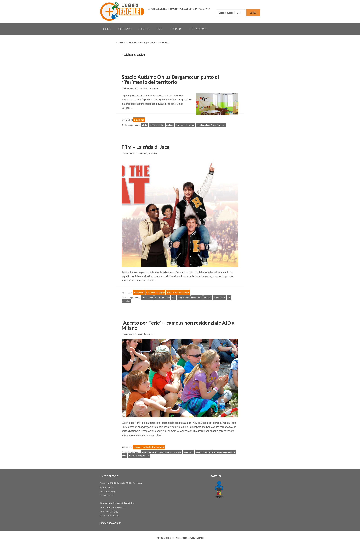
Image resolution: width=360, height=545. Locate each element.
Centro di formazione (185, 125)
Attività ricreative (157, 125)
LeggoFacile (122, 11)
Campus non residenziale (223, 452)
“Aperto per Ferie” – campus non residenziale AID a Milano (178, 325)
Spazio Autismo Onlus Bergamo (211, 125)
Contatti (200, 537)
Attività (144, 125)
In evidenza (139, 119)
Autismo (170, 125)
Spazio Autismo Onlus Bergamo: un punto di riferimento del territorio (170, 79)
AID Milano (188, 452)
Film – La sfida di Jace (146, 147)
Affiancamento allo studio (170, 452)
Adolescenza (147, 297)
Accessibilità (181, 537)
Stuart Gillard (219, 297)
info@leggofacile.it (110, 523)
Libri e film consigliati (155, 292)
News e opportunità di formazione (149, 447)
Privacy (192, 537)
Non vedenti (196, 297)
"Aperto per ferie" (149, 452)
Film (174, 297)
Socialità (208, 297)
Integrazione (183, 297)
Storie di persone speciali (178, 292)
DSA (124, 455)
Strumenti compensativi (139, 455)
